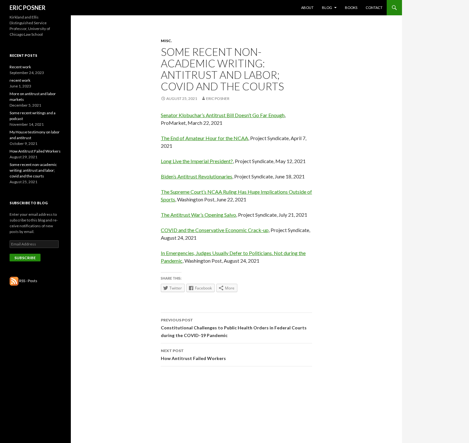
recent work (20, 80)
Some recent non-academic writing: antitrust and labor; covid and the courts (33, 170)
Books (351, 7)
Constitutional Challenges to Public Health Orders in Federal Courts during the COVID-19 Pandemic (234, 328)
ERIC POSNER (27, 7)
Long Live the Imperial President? (197, 161)
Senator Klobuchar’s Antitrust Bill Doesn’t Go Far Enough (223, 115)
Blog (327, 7)
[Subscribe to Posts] (14, 280)
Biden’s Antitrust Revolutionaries (196, 176)
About (307, 7)
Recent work (20, 66)
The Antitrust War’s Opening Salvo (198, 215)
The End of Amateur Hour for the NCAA (204, 138)
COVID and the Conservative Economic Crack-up (215, 230)
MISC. (166, 40)
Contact (374, 7)
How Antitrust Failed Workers (193, 354)
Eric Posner (217, 98)
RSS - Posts (28, 280)
